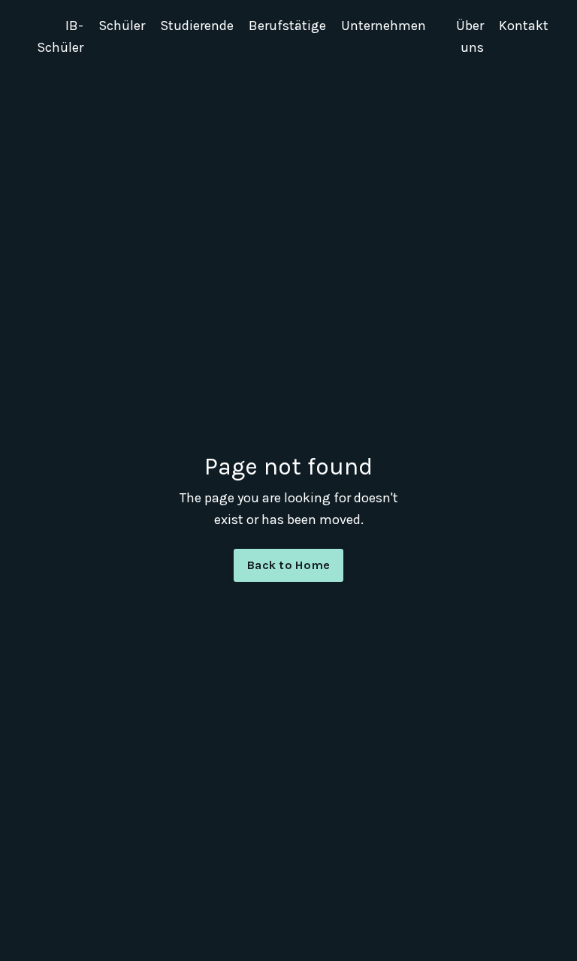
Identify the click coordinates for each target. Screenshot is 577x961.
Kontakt (523, 25)
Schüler (121, 25)
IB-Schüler (60, 36)
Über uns (470, 36)
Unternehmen (383, 25)
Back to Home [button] (288, 565)
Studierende (197, 25)
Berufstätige (287, 25)
